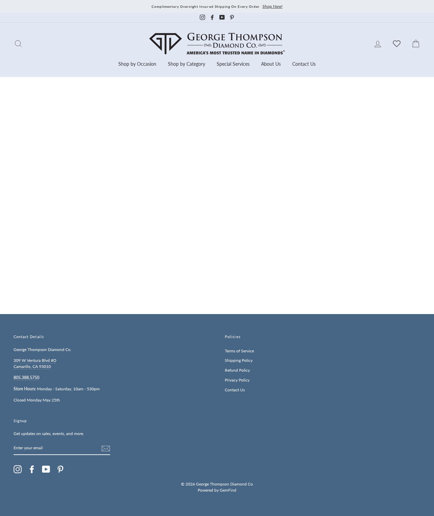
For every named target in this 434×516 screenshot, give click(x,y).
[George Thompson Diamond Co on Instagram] (18, 469)
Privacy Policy (237, 380)
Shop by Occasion (137, 64)
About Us (271, 64)
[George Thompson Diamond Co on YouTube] (46, 469)
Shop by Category (186, 64)
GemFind (228, 490)
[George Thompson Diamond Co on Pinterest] (60, 469)
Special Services (233, 64)
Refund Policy (237, 370)
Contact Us (304, 64)
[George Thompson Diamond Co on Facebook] (32, 469)
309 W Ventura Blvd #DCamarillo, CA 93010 (35, 363)
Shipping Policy (239, 360)
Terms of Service (239, 350)
